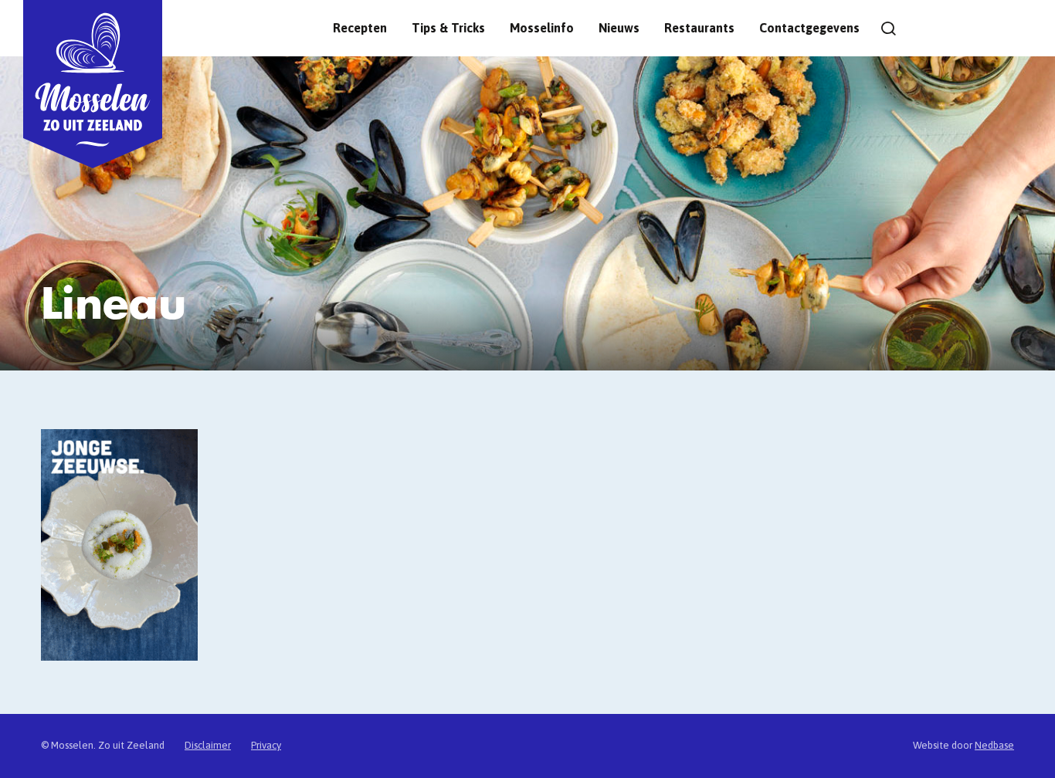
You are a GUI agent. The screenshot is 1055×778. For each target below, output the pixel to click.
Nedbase (994, 745)
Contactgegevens (809, 28)
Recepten (360, 28)
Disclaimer (208, 745)
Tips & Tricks (448, 28)
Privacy (266, 745)
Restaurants (699, 28)
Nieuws (619, 28)
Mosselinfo (542, 28)
